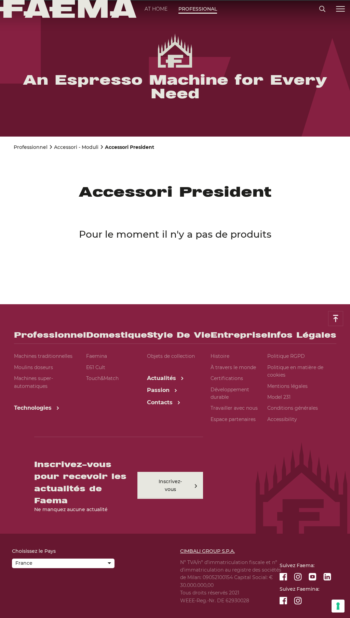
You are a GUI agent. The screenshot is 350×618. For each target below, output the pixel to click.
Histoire (220, 356)
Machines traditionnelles (43, 356)
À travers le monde (233, 367)
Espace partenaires (233, 419)
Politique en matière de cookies (295, 371)
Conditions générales (292, 408)
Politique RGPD (286, 356)
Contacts (160, 402)
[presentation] (175, 309)
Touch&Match (102, 378)
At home (156, 9)
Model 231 (279, 397)
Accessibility (282, 419)
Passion (159, 390)
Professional (197, 9)
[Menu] (340, 9)
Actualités (162, 378)
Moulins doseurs (33, 367)
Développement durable (230, 393)
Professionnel (31, 147)
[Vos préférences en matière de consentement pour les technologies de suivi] (338, 606)
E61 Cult (95, 367)
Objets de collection (171, 356)
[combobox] (63, 564)
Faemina (96, 356)
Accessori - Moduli (76, 147)
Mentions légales (287, 386)
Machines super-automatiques (33, 382)
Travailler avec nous (234, 408)
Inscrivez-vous (170, 485)
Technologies (33, 408)
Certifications (227, 378)
